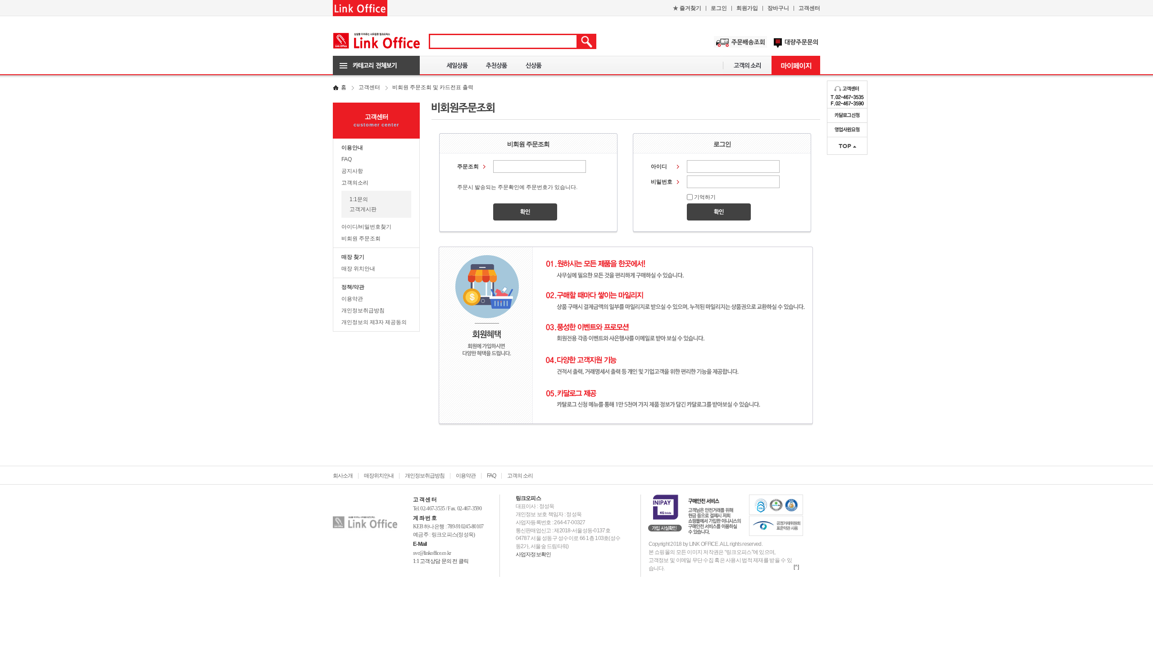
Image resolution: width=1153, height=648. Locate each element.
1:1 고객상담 (426, 561)
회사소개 (343, 475)
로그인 (719, 8)
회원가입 (747, 8)
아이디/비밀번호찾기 (366, 227)
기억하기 (705, 197)
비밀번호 (661, 182)
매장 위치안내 (358, 269)
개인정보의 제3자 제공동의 (374, 322)
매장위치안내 (379, 475)
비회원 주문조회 (361, 238)
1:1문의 (359, 199)
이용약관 (352, 299)
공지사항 (352, 171)
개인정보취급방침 (363, 310)
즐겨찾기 (687, 8)
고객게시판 (363, 209)
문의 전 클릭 (455, 561)
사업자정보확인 (533, 554)
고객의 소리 (520, 475)
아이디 (659, 166)
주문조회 (468, 166)
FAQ (346, 159)
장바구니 (778, 8)
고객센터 (809, 8)
